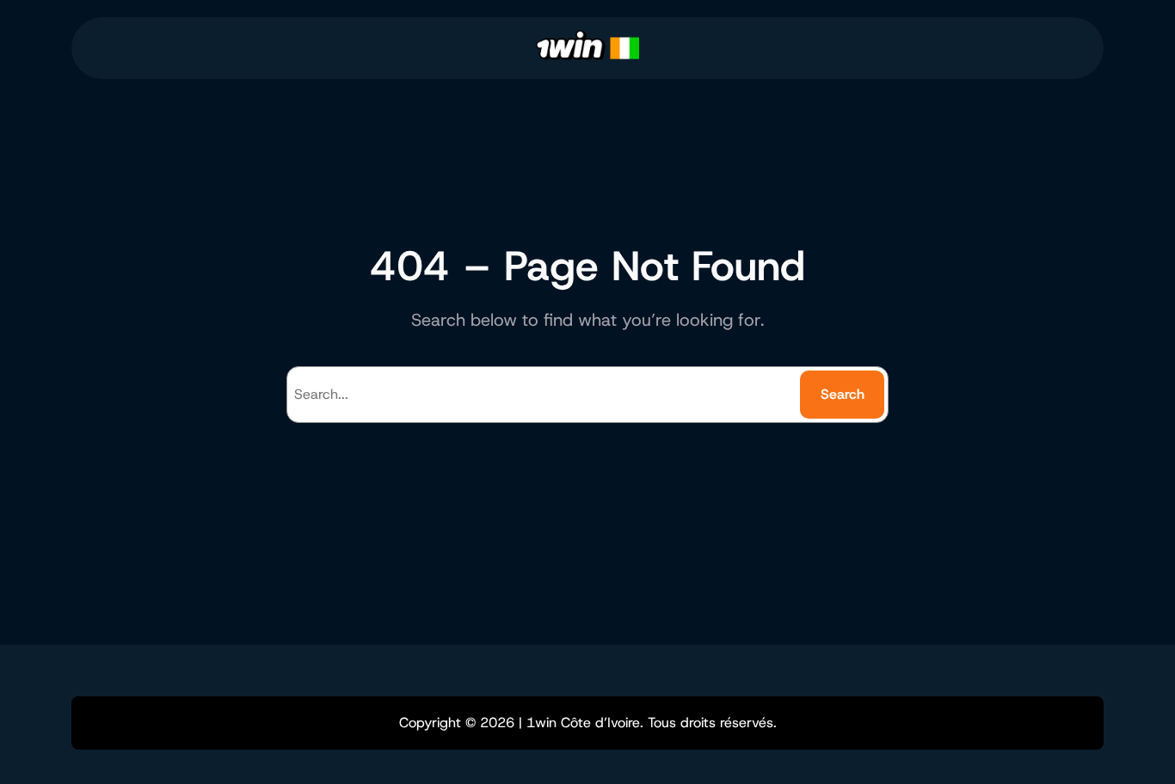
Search (842, 394)
